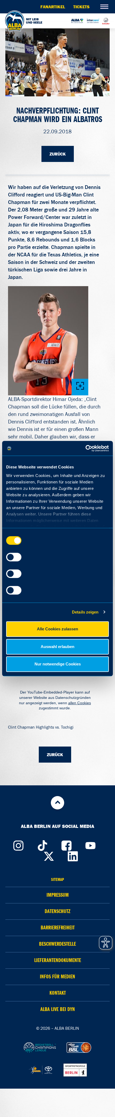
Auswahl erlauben (57, 646)
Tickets (81, 6)
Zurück (57, 154)
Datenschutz (57, 911)
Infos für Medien (57, 977)
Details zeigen (85, 612)
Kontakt (57, 993)
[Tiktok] (42, 844)
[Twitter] (49, 855)
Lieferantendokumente (57, 960)
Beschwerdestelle (57, 944)
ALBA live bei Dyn (57, 1009)
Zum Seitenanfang (57, 802)
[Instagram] (18, 844)
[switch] (13, 557)
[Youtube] (90, 844)
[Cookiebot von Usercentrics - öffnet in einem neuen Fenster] (85, 448)
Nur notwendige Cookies (57, 664)
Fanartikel (52, 6)
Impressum (58, 895)
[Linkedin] (73, 855)
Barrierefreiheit (58, 928)
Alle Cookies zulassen (57, 629)
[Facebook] (66, 844)
